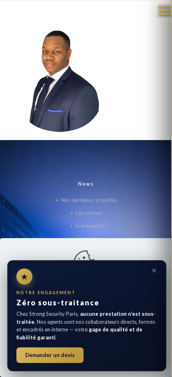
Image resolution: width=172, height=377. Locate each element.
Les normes (89, 213)
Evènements (89, 226)
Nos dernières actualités (89, 200)
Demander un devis (50, 355)
